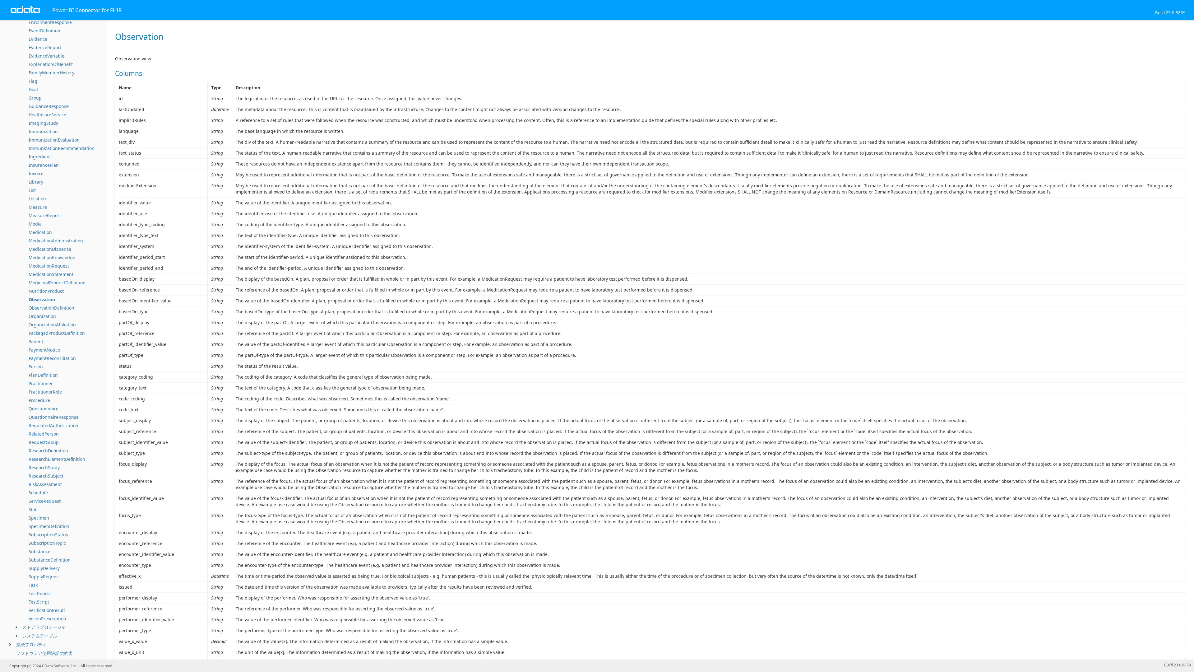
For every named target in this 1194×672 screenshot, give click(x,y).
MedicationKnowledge (52, 257)
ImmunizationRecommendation (62, 148)
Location (37, 199)
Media (35, 224)
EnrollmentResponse (50, 22)
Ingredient (40, 157)
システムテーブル (39, 636)
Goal (33, 89)
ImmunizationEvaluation (54, 140)
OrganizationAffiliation (52, 325)
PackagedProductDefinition (57, 333)
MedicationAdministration (56, 241)
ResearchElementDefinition (57, 459)
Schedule (38, 493)
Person (36, 367)
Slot (32, 509)
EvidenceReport (45, 47)
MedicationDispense (50, 249)
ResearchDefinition (48, 451)
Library (36, 182)
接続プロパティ (31, 644)
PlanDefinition (43, 375)
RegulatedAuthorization (53, 425)
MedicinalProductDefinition (57, 283)
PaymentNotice (44, 350)
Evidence (38, 39)
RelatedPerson (44, 434)
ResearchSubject (46, 476)
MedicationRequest (49, 266)
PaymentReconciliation (52, 358)
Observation (42, 299)
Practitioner (41, 383)
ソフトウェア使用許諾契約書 (44, 653)
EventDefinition (44, 31)
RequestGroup (44, 442)
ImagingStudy (43, 123)
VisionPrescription (47, 619)
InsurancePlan (44, 165)
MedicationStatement (51, 274)
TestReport (40, 593)
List (32, 190)
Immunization (43, 131)
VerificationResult (47, 610)
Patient (36, 341)
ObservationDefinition (51, 308)
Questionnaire (43, 409)
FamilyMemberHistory (51, 73)
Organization (42, 316)
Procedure (39, 400)
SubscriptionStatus (48, 535)
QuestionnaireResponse (54, 417)
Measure (38, 207)
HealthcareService (47, 115)
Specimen (39, 518)
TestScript (39, 602)
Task (33, 585)
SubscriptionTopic (47, 543)
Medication (40, 232)
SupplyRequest (44, 577)
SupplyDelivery (44, 568)
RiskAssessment (45, 484)
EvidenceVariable (46, 56)
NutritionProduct (46, 291)
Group (35, 98)
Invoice (36, 173)
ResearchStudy (44, 467)
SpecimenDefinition (49, 526)
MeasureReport (45, 215)
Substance (39, 551)
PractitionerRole (45, 392)
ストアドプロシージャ (44, 627)
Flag (33, 81)
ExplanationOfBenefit (51, 64)
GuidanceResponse (49, 106)
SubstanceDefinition (50, 560)
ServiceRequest (45, 501)
